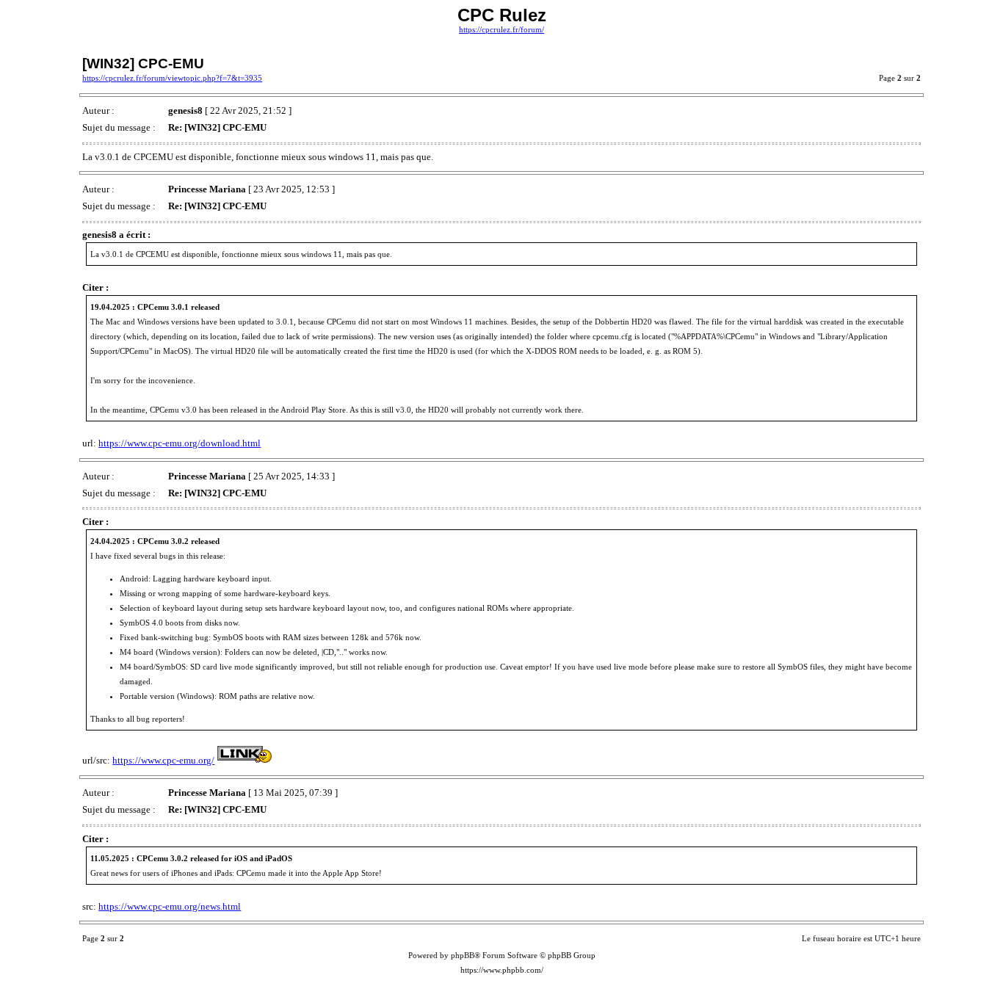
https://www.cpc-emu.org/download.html (179, 443)
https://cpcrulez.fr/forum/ (501, 30)
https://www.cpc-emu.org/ (163, 760)
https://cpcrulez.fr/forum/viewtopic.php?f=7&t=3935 (172, 78)
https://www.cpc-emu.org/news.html (169, 906)
